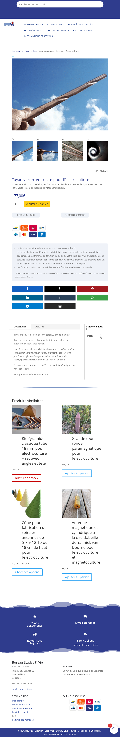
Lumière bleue (34, 30)
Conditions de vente (22, 708)
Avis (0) (39, 326)
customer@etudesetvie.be (85, 645)
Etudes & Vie (17, 51)
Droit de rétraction (21, 712)
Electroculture (84, 30)
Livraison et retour (21, 704)
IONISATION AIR (59, 30)
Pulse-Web (49, 730)
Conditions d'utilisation (89, 730)
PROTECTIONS (34, 24)
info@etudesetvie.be (22, 689)
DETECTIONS (55, 24)
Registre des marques (23, 719)
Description (20, 326)
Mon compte (18, 700)
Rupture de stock (26, 478)
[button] (13, 56)
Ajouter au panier (37, 204)
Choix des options (27, 572)
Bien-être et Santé (81, 24)
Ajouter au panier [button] (77, 473)
